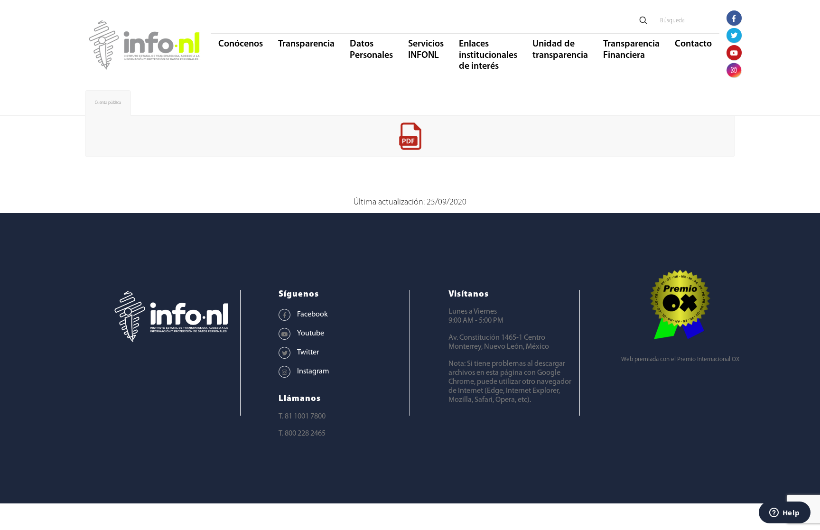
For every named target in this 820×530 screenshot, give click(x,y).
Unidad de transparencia (560, 49)
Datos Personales (371, 49)
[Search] (643, 21)
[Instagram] (734, 70)
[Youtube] (734, 52)
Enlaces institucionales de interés (488, 55)
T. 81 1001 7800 (302, 416)
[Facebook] (734, 18)
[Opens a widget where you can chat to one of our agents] (784, 513)
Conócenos (240, 44)
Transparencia (306, 44)
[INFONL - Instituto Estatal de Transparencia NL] (144, 45)
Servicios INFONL (426, 49)
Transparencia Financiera (631, 49)
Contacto (693, 44)
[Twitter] (734, 35)
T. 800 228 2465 (302, 433)
